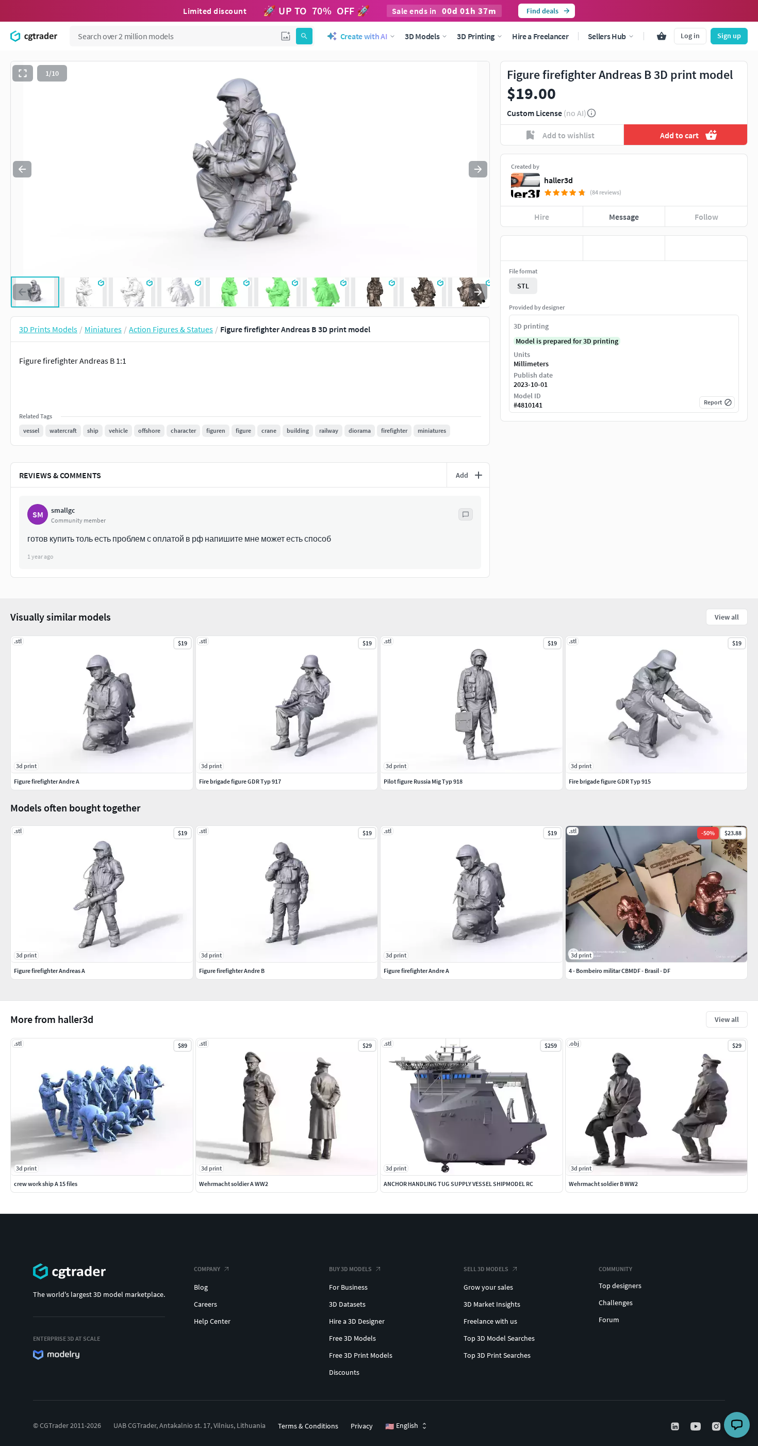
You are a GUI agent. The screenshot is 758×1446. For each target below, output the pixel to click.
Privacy (362, 1426)
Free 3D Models (352, 1338)
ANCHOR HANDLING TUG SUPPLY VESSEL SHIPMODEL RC (458, 1184)
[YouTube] (696, 1426)
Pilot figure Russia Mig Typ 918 (423, 781)
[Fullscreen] (22, 73)
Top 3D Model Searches (499, 1338)
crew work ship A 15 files (45, 1184)
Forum (609, 1319)
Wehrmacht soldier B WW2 (603, 1184)
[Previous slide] (22, 169)
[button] (285, 36)
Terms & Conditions (308, 1426)
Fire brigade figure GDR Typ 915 (610, 781)
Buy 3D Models (350, 1269)
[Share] (706, 248)
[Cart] (661, 36)
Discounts (344, 1372)
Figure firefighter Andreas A (49, 970)
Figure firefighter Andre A (416, 970)
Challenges (616, 1302)
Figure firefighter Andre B (232, 970)
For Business (348, 1287)
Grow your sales (488, 1287)
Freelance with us (490, 1321)
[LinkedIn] (676, 1426)
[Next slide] (478, 169)
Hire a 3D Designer (357, 1321)
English (401, 1426)
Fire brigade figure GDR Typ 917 (240, 781)
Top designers (620, 1285)
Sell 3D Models (486, 1269)
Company (207, 1269)
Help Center (212, 1321)
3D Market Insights (492, 1304)
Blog (201, 1287)
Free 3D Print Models (360, 1355)
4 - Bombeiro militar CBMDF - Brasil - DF (619, 970)
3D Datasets (347, 1304)
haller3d (558, 180)
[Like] (542, 248)
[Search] (304, 36)
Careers (205, 1304)
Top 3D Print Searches (497, 1355)
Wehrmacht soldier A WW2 (233, 1184)
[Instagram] (717, 1426)
